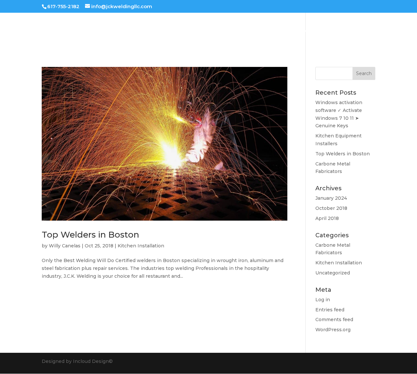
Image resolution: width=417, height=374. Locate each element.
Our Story (301, 31)
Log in (322, 300)
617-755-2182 (63, 6)
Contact (365, 31)
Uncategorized (332, 273)
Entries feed (329, 310)
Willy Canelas (64, 246)
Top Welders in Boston (90, 234)
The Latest (334, 31)
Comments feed (334, 319)
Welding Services (260, 31)
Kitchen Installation (141, 246)
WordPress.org (333, 330)
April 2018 (327, 218)
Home (224, 31)
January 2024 (331, 198)
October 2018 (331, 208)
